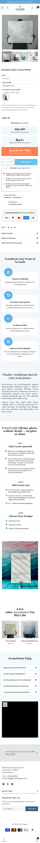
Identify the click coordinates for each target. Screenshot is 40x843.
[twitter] (11, 227)
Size (3, 75)
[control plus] (11, 162)
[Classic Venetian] (10, 629)
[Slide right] (36, 753)
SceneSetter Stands (9, 90)
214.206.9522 (13, 776)
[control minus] (2, 162)
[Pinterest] (7, 784)
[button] (6, 56)
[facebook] (8, 227)
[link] (4, 840)
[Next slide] (35, 32)
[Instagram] (3, 784)
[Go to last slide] (5, 32)
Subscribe (32, 809)
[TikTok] (12, 784)
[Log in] (32, 8)
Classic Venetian (10, 641)
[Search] (8, 8)
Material (5, 82)
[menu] (2, 8)
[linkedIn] (15, 227)
